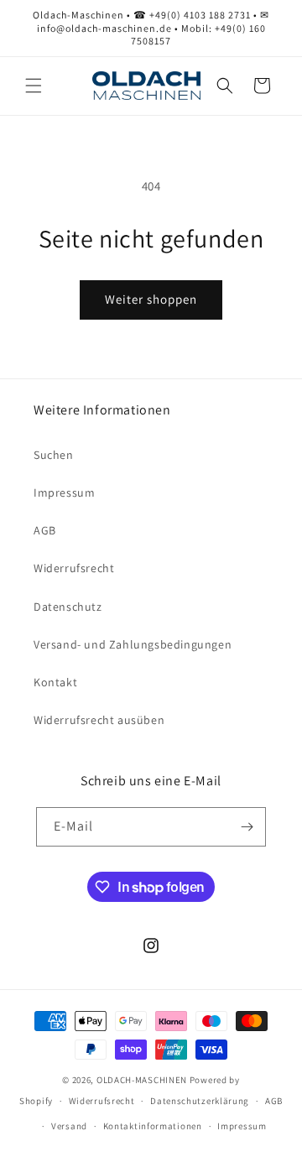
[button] (33, 85)
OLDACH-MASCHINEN (141, 1080)
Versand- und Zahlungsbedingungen (133, 644)
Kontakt (55, 682)
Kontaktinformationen (152, 1126)
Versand (69, 1126)
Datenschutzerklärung (199, 1101)
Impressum (64, 492)
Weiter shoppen (151, 299)
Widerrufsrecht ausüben (99, 719)
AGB (45, 530)
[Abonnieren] (246, 827)
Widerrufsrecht (74, 568)
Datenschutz (68, 606)
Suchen (54, 454)
